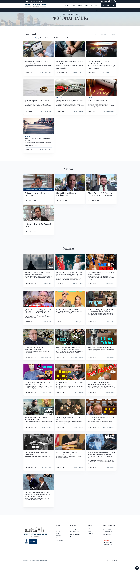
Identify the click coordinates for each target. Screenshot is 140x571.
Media (96, 5)
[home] (35, 5)
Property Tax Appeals (94, 10)
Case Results (58, 535)
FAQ (92, 5)
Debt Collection (108, 10)
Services (66, 5)
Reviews (80, 5)
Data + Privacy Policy (112, 560)
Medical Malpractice (80, 10)
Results (86, 5)
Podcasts (90, 528)
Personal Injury (67, 10)
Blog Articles (90, 533)
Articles (104, 34)
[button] (73, 5)
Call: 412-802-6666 (107, 529)
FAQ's (57, 537)
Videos (89, 531)
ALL (96, 34)
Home (57, 528)
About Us (73, 5)
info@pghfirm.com (107, 534)
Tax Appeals (68, 38)
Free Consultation (108, 5)
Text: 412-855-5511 (107, 531)
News (113, 34)
